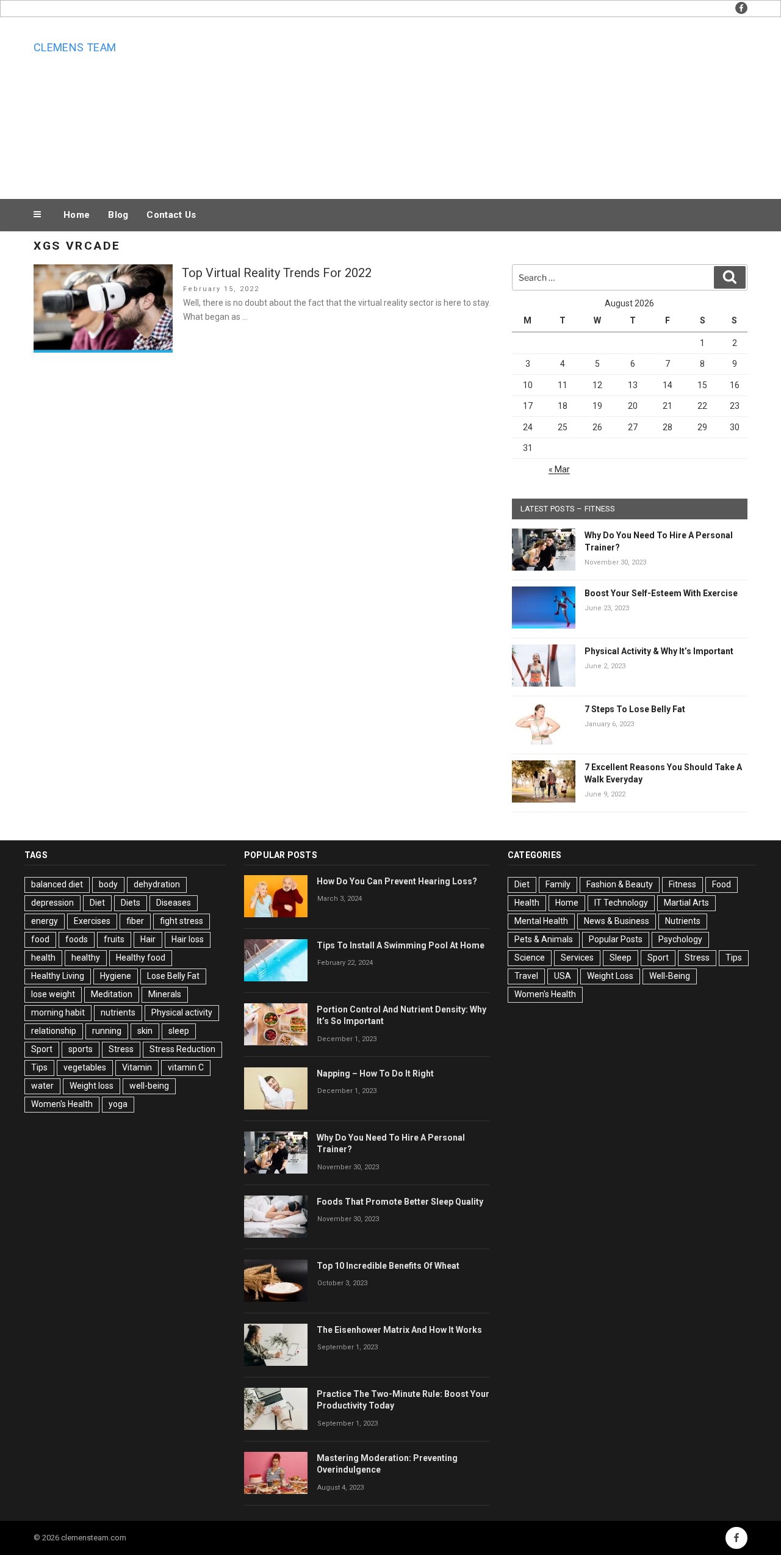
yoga (118, 1104)
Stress (121, 1049)
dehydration (157, 884)
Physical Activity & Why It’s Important (659, 651)
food (40, 939)
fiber (135, 921)
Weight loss (91, 1086)
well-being (149, 1086)
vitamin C (186, 1067)
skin (145, 1031)
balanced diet (57, 884)
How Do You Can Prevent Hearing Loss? (397, 881)
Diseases (173, 902)
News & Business (616, 921)
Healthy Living (57, 976)
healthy (85, 957)
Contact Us (171, 214)
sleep (178, 1031)
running (106, 1031)
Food (721, 884)
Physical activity (181, 1012)
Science (529, 957)
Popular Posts (615, 939)
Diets (130, 902)
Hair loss (187, 939)
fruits (114, 939)
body (108, 884)
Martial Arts (686, 902)
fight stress (181, 921)
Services (577, 957)
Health (526, 902)
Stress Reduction (182, 1049)
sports (80, 1049)
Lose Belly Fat (173, 976)
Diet (97, 902)
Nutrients (682, 921)
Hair (148, 939)
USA (562, 976)
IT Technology (621, 902)
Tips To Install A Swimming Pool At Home (400, 945)
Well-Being (669, 976)
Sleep (621, 957)
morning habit (58, 1012)
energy (44, 921)
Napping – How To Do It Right (375, 1073)
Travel (526, 976)
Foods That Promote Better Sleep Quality (400, 1202)
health (43, 957)
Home (76, 214)
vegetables (84, 1067)
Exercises (92, 921)
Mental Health (541, 921)
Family (557, 884)
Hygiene (115, 976)
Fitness (682, 884)
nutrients (118, 1012)
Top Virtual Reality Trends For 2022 (277, 272)
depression (52, 902)
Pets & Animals (543, 939)
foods (76, 939)
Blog (118, 214)
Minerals (164, 994)
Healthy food (140, 957)
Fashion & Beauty (619, 884)
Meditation (111, 994)
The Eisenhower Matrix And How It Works (399, 1330)
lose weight (53, 994)
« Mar (559, 469)
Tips (39, 1067)
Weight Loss (610, 976)
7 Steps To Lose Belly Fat (635, 709)
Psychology (680, 939)
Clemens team (75, 47)
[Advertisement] (513, 105)
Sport (41, 1049)
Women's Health (62, 1104)
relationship (53, 1031)
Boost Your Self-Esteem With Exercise (661, 593)
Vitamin (137, 1067)
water (42, 1086)
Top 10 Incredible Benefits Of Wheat (388, 1266)
